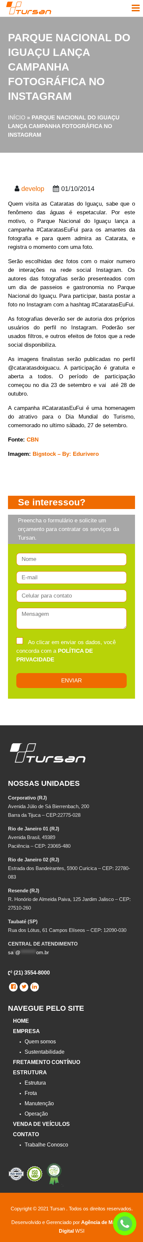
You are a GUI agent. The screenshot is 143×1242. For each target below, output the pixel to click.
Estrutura (30, 1072)
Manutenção (39, 1103)
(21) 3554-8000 (31, 973)
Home (21, 1021)
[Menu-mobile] (136, 8)
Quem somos (40, 1041)
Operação (36, 1114)
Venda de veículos (41, 1124)
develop (32, 188)
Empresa (26, 1031)
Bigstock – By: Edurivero (66, 454)
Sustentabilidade (45, 1052)
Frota (31, 1093)
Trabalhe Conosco (46, 1145)
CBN (33, 440)
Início (16, 117)
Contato (26, 1134)
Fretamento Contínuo (46, 1062)
